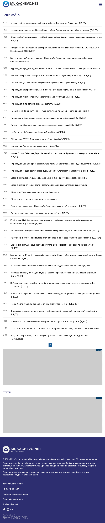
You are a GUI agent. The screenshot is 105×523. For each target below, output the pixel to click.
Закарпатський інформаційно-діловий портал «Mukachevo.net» (45, 459)
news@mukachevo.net (13, 484)
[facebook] (4, 510)
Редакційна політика (13, 499)
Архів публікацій (10, 504)
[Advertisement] (52, 367)
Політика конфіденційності (16, 494)
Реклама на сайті (11, 489)
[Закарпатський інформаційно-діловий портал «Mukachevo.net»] (20, 4)
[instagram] (8, 510)
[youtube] (11, 510)
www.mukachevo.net (30, 466)
